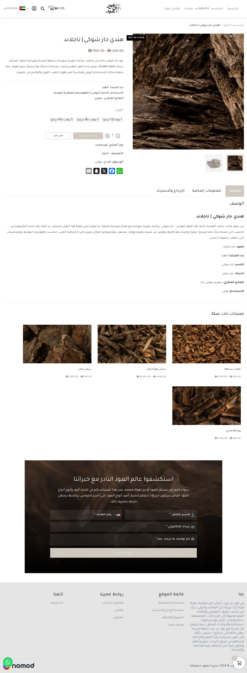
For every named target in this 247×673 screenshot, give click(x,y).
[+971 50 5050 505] (8, 662)
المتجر (219, 8)
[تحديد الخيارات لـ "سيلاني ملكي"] (51, 344)
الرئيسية (233, 8)
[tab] (234, 191)
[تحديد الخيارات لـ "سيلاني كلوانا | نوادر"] (126, 344)
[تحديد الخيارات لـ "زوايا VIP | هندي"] (201, 405)
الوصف (235, 191)
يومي (98, 162)
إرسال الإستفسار (123, 553)
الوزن (119, 110)
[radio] (112, 120)
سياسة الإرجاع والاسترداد (168, 610)
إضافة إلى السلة (88, 136)
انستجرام (57, 603)
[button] (231, 37)
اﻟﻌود (226, 25)
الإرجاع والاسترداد (170, 191)
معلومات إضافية (206, 191)
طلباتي (119, 610)
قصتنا (188, 8)
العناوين (118, 617)
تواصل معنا (172, 8)
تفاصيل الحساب (113, 603)
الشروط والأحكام (173, 617)
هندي (107, 162)
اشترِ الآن (58, 136)
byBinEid (203, 8)
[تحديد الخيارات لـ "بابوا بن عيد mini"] (201, 344)
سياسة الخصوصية (171, 603)
